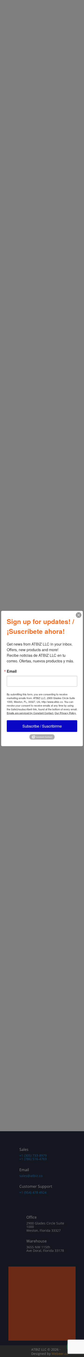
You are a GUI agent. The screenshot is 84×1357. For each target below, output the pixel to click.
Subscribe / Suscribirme (42, 726)
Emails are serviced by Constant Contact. (30, 713)
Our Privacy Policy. (65, 713)
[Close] (78, 615)
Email (12, 671)
